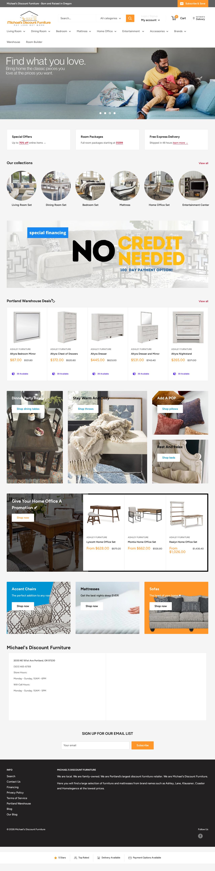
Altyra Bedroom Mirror (23, 353)
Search (11, 776)
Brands (178, 31)
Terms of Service (17, 798)
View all (204, 163)
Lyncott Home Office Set (101, 541)
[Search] (130, 18)
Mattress (82, 31)
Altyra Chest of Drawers (64, 353)
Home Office (105, 31)
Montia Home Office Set (142, 541)
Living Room (14, 31)
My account (149, 20)
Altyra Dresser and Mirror (145, 353)
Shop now (23, 517)
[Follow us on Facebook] (200, 836)
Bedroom (61, 31)
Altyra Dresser (99, 353)
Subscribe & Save (195, 3)
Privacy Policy (15, 792)
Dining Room (39, 31)
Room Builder (34, 42)
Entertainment (131, 31)
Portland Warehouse (19, 803)
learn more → (180, 142)
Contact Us (13, 781)
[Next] (208, 187)
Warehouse (13, 42)
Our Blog (12, 814)
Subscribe (143, 745)
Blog (9, 808)
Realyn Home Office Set (183, 541)
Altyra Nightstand (181, 353)
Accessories (157, 31)
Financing (12, 787)
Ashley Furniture (20, 349)
